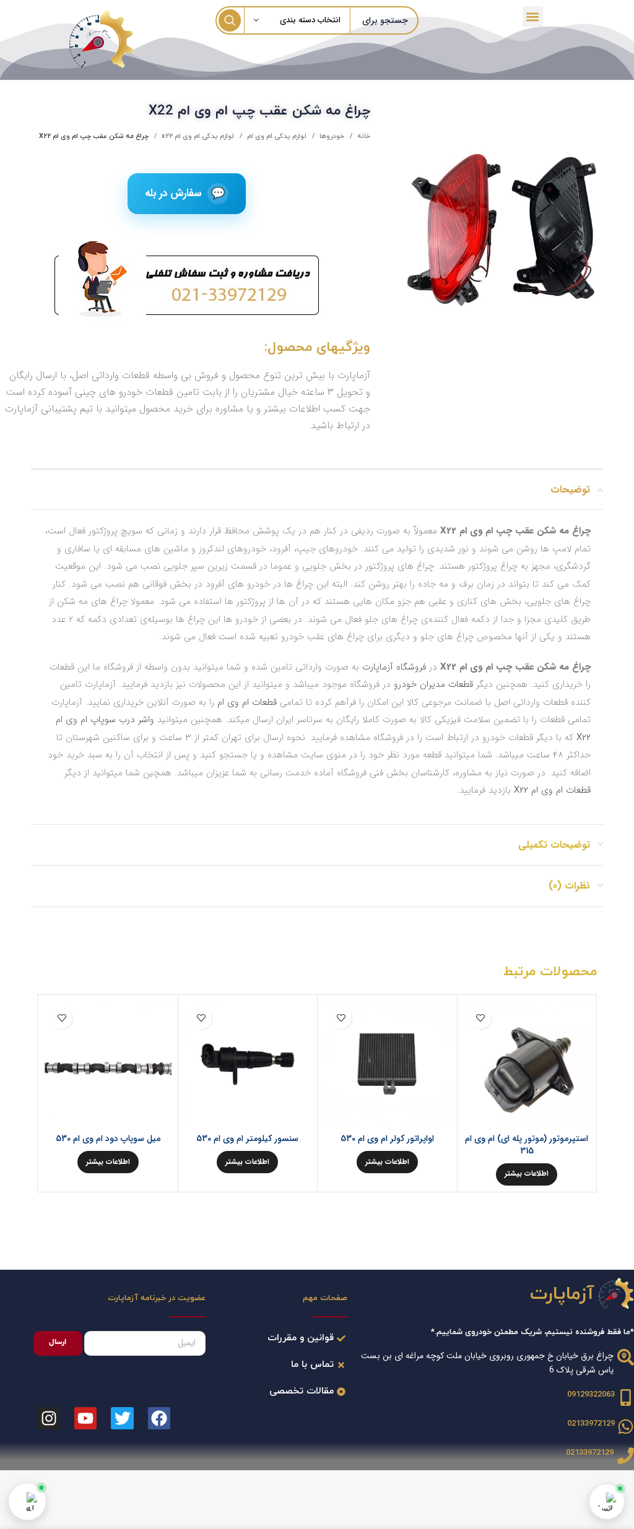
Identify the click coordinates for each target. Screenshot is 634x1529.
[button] (533, 16)
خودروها (331, 136)
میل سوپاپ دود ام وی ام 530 (108, 1138)
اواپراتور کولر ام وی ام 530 (387, 1138)
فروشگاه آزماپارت (394, 667)
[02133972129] (625, 1426)
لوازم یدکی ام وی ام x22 (197, 136)
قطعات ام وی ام (247, 702)
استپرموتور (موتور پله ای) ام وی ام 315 (526, 1145)
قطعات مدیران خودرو (433, 684)
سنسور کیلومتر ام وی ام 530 (247, 1138)
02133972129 (591, 1423)
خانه (362, 136)
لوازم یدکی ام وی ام (275, 136)
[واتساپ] (606, 1501)
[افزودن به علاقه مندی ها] (481, 1018)
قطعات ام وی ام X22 (552, 790)
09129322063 (591, 1394)
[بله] (27, 1501)
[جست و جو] (230, 20)
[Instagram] (49, 1418)
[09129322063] (625, 1397)
